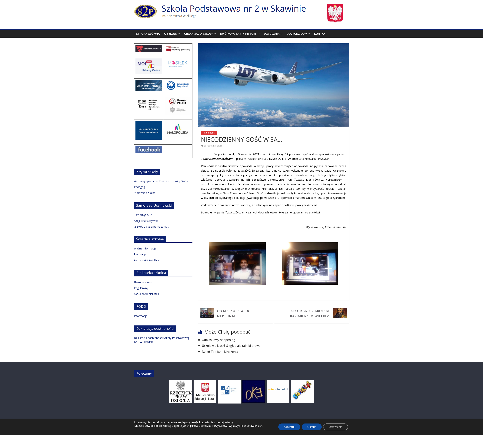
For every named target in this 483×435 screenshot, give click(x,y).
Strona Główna (148, 33)
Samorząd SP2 (143, 215)
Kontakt (320, 33)
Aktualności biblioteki (146, 294)
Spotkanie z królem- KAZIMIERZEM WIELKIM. (310, 313)
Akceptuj (289, 427)
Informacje (140, 316)
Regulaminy (141, 288)
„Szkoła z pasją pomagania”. (151, 226)
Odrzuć (311, 427)
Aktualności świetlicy (146, 260)
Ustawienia (335, 427)
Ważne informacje (145, 248)
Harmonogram (143, 282)
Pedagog (139, 187)
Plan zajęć (140, 254)
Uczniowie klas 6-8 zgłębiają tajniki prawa (231, 346)
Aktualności (209, 132)
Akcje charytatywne (146, 220)
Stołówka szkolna (144, 193)
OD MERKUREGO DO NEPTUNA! (234, 313)
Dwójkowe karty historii (238, 33)
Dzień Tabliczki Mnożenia (220, 352)
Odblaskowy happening (218, 340)
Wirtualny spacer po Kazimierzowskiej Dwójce (162, 181)
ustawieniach (254, 425)
